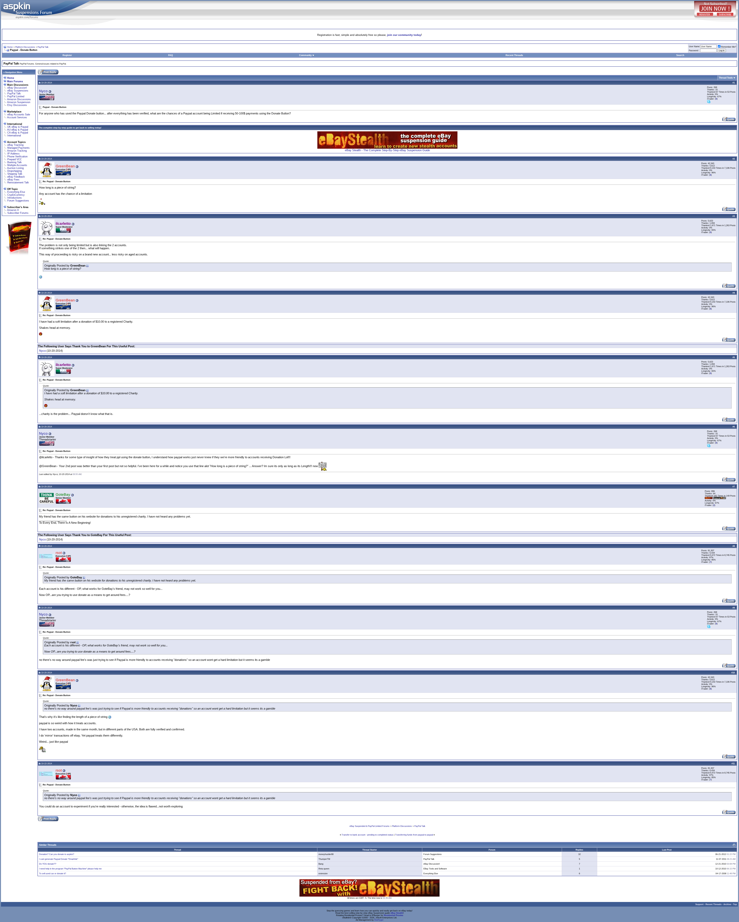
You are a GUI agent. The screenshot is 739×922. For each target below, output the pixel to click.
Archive (727, 904)
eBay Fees (13, 179)
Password (693, 50)
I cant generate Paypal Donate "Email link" (58, 859)
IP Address (13, 153)
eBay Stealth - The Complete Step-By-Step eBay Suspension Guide (387, 150)
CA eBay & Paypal (17, 132)
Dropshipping (14, 170)
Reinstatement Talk (18, 182)
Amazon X (13, 210)
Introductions (14, 197)
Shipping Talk (14, 173)
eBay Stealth (396, 913)
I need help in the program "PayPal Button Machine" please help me (70, 868)
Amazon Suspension (18, 102)
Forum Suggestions (18, 200)
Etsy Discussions (17, 105)
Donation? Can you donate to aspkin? (56, 854)
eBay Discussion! (17, 87)
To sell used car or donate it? (52, 873)
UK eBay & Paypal (17, 126)
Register (67, 55)
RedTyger (379, 920)
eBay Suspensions (17, 90)
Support (699, 904)
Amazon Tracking (17, 150)
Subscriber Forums (17, 212)
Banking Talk (14, 162)
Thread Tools (726, 77)
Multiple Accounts (17, 165)
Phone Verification (17, 156)
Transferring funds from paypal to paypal (414, 835)
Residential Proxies (393, 915)
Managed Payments (18, 147)
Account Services (17, 117)
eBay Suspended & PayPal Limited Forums (369, 826)
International (14, 135)
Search (680, 55)
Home (10, 47)
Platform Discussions (25, 47)
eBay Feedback (16, 176)
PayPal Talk (43, 47)
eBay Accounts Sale (18, 114)
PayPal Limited (15, 96)
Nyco (43, 91)
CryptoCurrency (16, 194)
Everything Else (16, 191)
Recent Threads (514, 55)
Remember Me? (728, 47)
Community (305, 55)
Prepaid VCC (14, 159)
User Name (694, 46)
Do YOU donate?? (47, 864)
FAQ (170, 55)
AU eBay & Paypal (17, 129)
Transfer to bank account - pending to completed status (367, 835)
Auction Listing (15, 168)
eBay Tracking (15, 144)
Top (735, 904)
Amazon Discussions (19, 99)
